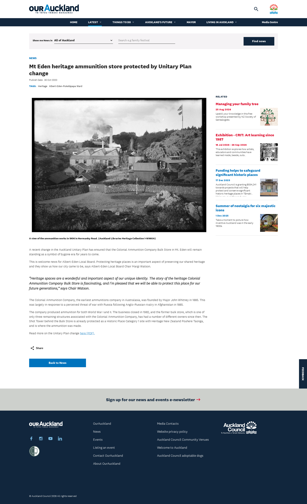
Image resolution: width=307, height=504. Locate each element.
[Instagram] (41, 439)
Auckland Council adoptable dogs (180, 456)
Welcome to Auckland (172, 448)
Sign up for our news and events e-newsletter (150, 399)
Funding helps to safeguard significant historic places (238, 172)
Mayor (191, 22)
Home (73, 22)
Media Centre (270, 22)
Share (39, 348)
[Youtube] (50, 439)
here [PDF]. (87, 333)
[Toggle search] (256, 9)
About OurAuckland (106, 464)
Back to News (57, 363)
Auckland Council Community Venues (183, 440)
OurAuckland (102, 424)
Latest (93, 22)
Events (98, 440)
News (33, 58)
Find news (259, 41)
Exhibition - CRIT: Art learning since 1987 (245, 137)
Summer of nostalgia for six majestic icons (245, 208)
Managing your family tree (237, 104)
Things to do (121, 22)
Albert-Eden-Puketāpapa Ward (65, 86)
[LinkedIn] (60, 439)
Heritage (42, 86)
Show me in (42, 40)
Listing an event (104, 448)
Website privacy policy (172, 432)
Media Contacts (168, 424)
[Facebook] (31, 439)
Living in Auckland (219, 22)
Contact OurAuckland (108, 456)
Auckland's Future (158, 22)
